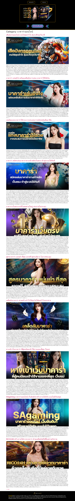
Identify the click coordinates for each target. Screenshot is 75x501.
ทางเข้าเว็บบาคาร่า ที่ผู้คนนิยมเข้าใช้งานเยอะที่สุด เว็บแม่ (28, 349)
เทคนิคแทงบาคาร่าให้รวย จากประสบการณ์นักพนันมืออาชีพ (29, 120)
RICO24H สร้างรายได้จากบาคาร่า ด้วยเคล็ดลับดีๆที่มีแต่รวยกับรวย (31, 439)
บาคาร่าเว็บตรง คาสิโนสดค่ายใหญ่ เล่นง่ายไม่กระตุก (26, 206)
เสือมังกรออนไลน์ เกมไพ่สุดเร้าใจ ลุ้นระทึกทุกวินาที (25, 35)
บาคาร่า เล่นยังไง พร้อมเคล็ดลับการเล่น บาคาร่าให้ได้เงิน (28, 78)
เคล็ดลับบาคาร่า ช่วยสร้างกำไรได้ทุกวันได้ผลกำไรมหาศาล (28, 300)
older (7, 489)
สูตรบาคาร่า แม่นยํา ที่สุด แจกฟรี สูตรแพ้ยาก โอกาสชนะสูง (28, 257)
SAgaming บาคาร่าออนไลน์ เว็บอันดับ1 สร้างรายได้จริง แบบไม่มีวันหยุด (33, 397)
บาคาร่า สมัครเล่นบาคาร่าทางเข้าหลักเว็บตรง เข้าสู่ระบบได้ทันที (30, 161)
